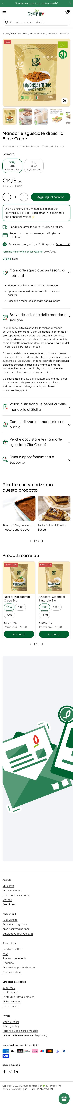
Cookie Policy (11, 1021)
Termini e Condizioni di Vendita (20, 1030)
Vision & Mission (12, 890)
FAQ (5, 953)
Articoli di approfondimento (19, 967)
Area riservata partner (16, 928)
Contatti (7, 899)
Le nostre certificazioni (16, 895)
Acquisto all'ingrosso (15, 924)
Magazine (8, 962)
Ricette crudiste (12, 972)
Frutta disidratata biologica (18, 997)
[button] (67, 12)
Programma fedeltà (14, 958)
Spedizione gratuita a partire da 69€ (36, 3)
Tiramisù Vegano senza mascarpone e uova (18, 527)
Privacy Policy (11, 1026)
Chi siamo (8, 885)
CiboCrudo (26, 1085)
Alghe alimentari (12, 1001)
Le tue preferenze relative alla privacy (25, 1035)
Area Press (9, 904)
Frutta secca (10, 992)
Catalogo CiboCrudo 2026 (18, 933)
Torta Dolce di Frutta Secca (52, 527)
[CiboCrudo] (35, 12)
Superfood (9, 987)
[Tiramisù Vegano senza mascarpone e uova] (19, 508)
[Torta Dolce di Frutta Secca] (54, 508)
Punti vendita (10, 919)
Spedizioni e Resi (12, 949)
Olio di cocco (10, 1006)
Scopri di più (63, 244)
